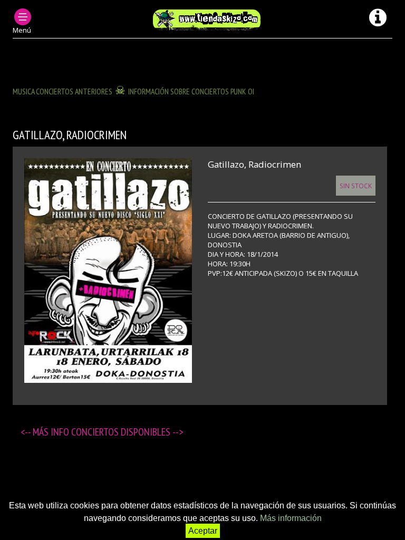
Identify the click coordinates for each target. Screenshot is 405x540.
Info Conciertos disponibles (111, 432)
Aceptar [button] (202, 530)
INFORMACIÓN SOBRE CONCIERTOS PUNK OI (191, 91)
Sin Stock (356, 185)
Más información (291, 518)
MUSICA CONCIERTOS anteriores (62, 91)
